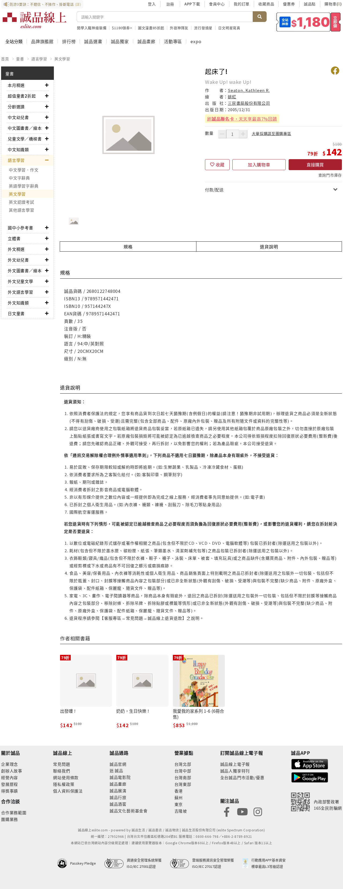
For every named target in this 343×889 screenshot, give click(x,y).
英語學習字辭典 (23, 186)
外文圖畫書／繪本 (25, 270)
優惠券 (289, 3)
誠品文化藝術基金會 (129, 810)
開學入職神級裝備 (91, 27)
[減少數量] (222, 134)
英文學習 (62, 58)
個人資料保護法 (68, 791)
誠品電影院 (120, 777)
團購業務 (9, 819)
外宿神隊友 (179, 27)
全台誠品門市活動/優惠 (242, 777)
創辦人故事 (11, 771)
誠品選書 (93, 41)
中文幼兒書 (18, 117)
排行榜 (69, 41)
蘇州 (178, 797)
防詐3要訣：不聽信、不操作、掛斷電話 (45, 4)
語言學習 (39, 58)
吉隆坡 (180, 811)
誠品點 (310, 3)
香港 (178, 791)
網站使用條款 (66, 777)
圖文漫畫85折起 (151, 27)
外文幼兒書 (18, 260)
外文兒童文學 (20, 281)
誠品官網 (118, 764)
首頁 (5, 58)
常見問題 (61, 764)
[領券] (308, 22)
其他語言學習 (21, 210)
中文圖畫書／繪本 (25, 128)
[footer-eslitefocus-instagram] (257, 811)
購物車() (333, 3)
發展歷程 (9, 784)
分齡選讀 (16, 106)
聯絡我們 (61, 771)
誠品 (118, 770)
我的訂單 (241, 3)
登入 (152, 3)
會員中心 (217, 3)
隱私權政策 (63, 784)
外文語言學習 (20, 292)
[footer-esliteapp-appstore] (310, 763)
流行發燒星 (203, 27)
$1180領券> (122, 27)
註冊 (170, 4)
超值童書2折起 (22, 96)
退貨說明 (269, 246)
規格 (128, 246)
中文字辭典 (19, 178)
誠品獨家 (120, 41)
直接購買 (315, 164)
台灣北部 (182, 764)
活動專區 (173, 41)
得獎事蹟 (9, 791)
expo (196, 41)
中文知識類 (18, 149)
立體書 (14, 238)
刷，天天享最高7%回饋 (242, 118)
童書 (20, 58)
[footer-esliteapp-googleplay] (310, 777)
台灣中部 (182, 771)
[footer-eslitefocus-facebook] (226, 811)
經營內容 (9, 777)
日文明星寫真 (229, 27)
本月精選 (16, 85)
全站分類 (14, 41)
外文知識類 (18, 302)
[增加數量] (243, 134)
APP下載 (192, 3)
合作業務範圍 (14, 812)
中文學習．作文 (23, 170)
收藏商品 (266, 3)
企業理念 (9, 764)
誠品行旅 (118, 797)
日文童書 (16, 313)
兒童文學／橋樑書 (25, 138)
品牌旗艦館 (42, 41)
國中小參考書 (20, 227)
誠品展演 (118, 790)
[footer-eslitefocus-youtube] (242, 811)
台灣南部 (182, 777)
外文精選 (16, 249)
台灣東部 (182, 784)
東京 (178, 804)
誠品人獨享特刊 (235, 771)
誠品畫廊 (146, 41)
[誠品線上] (34, 20)
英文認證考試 (21, 202)
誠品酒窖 (118, 804)
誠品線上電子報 (235, 764)
